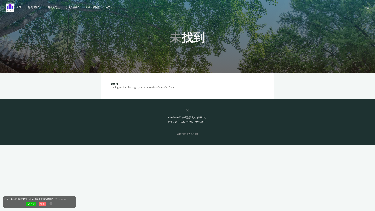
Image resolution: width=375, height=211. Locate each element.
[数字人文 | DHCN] (10, 7)
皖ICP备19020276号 (187, 134)
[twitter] (187, 110)
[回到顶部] (363, 199)
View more (61, 199)
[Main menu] (366, 7)
